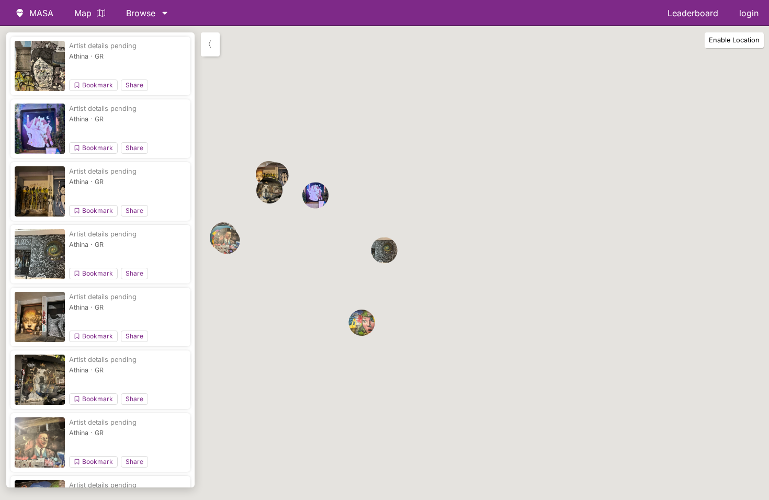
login (749, 13)
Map (83, 13)
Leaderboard (693, 13)
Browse (140, 13)
